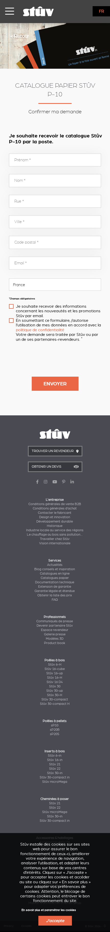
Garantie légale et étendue (55, 591)
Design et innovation (54, 517)
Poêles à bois (55, 660)
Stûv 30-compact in (55, 777)
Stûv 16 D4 (55, 682)
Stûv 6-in (54, 755)
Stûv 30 (54, 686)
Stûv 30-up (54, 691)
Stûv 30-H (54, 695)
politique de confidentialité (40, 330)
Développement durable (54, 521)
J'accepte (55, 920)
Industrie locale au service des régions (54, 530)
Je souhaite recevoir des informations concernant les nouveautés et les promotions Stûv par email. (58, 311)
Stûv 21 (54, 764)
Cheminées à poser (54, 799)
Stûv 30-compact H (55, 704)
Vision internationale (54, 543)
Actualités (54, 565)
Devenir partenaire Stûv (55, 625)
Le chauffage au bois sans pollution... (55, 534)
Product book (54, 643)
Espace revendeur (54, 630)
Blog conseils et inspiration (54, 569)
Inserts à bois (55, 751)
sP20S (54, 734)
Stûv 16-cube (55, 669)
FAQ (55, 600)
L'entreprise (55, 500)
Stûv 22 (54, 768)
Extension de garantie (54, 586)
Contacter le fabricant (54, 513)
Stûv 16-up (54, 673)
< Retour (19, 36)
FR (101, 11)
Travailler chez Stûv (55, 539)
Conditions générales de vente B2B (54, 504)
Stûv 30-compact (54, 699)
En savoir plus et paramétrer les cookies (48, 910)
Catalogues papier (55, 578)
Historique (54, 526)
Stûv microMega (54, 782)
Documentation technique (54, 582)
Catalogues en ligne (55, 573)
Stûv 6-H (54, 664)
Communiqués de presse (54, 621)
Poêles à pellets (55, 721)
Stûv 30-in (54, 773)
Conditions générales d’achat (55, 508)
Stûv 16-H (54, 677)
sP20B (55, 729)
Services (54, 560)
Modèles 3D (54, 638)
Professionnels (55, 617)
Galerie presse (54, 634)
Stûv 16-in (54, 760)
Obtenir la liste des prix (54, 595)
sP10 (54, 725)
